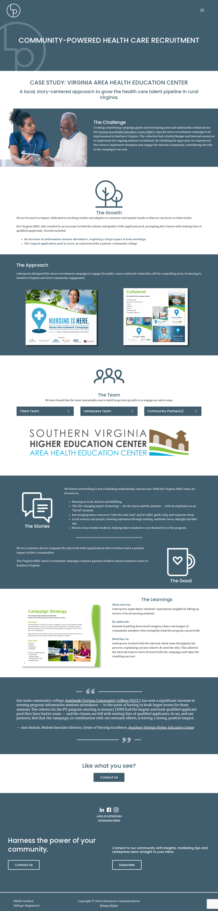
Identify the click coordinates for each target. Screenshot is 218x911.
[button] (45, 411)
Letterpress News (109, 820)
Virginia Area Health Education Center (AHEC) (126, 132)
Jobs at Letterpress (109, 816)
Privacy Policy (109, 905)
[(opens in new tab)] (109, 442)
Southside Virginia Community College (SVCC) (102, 701)
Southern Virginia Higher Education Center (161, 727)
